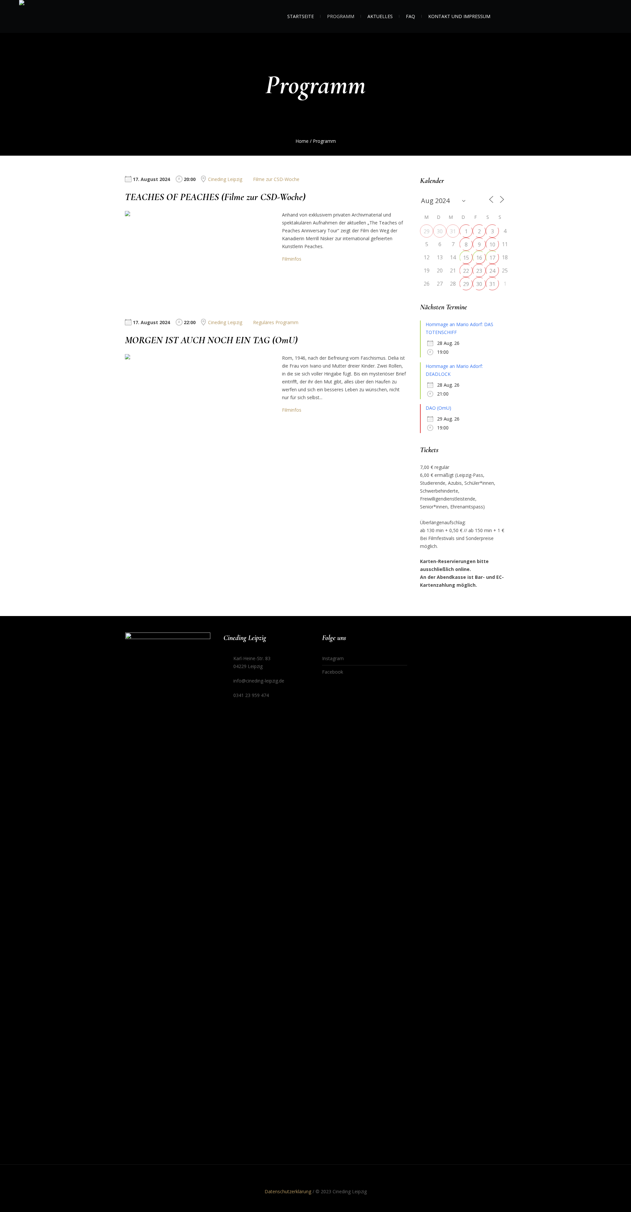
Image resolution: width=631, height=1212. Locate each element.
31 (453, 231)
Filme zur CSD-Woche (276, 179)
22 (466, 270)
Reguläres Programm (275, 322)
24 (492, 270)
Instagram (333, 658)
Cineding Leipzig (225, 179)
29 (427, 231)
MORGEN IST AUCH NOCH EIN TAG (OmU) (211, 340)
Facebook (332, 672)
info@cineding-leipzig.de (258, 681)
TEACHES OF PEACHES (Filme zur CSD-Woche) (215, 197)
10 (492, 244)
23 (479, 270)
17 (492, 257)
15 (466, 257)
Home (302, 141)
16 (479, 257)
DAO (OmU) (438, 408)
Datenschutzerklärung (288, 1191)
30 (440, 231)
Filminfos (291, 259)
